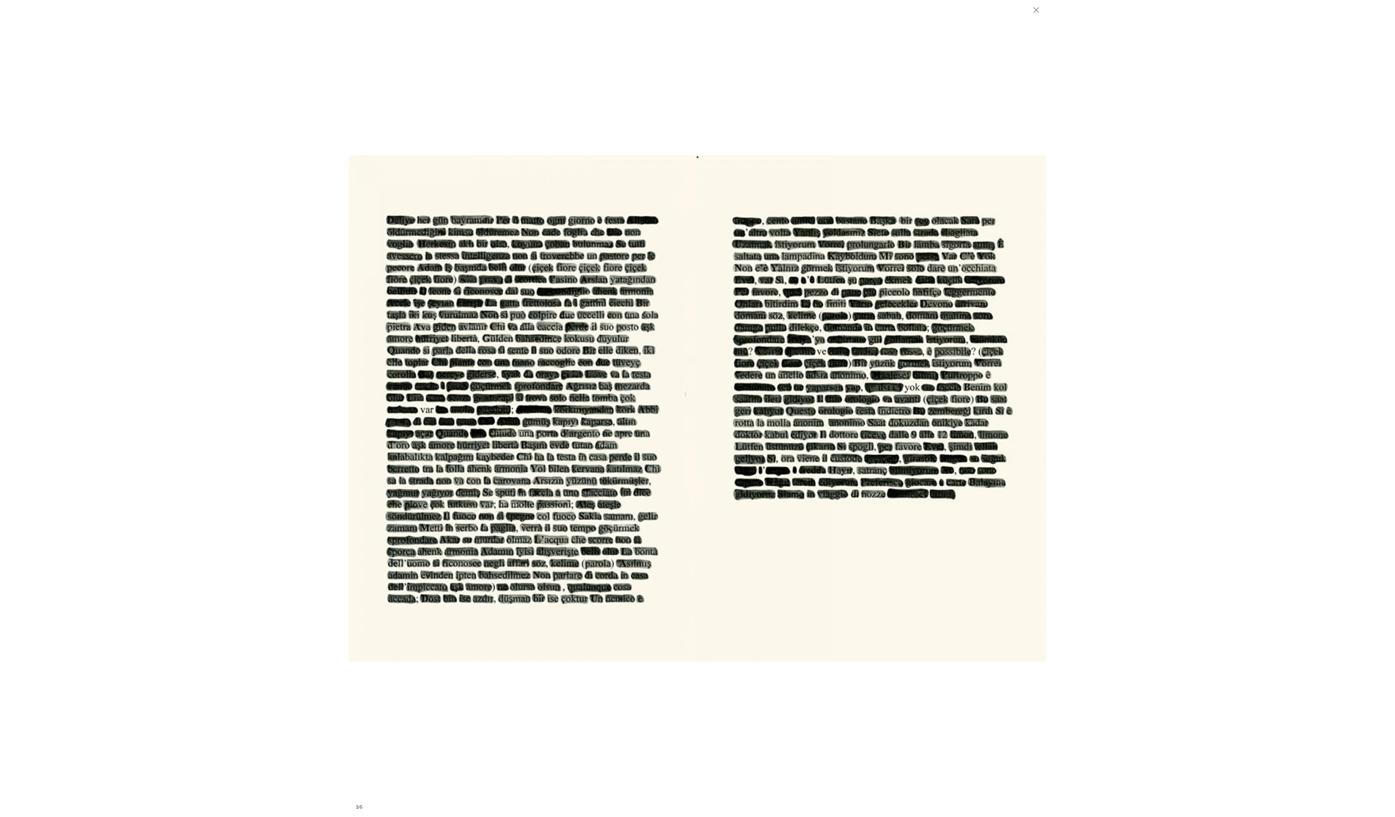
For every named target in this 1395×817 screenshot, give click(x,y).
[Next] (872, 408)
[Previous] (523, 408)
